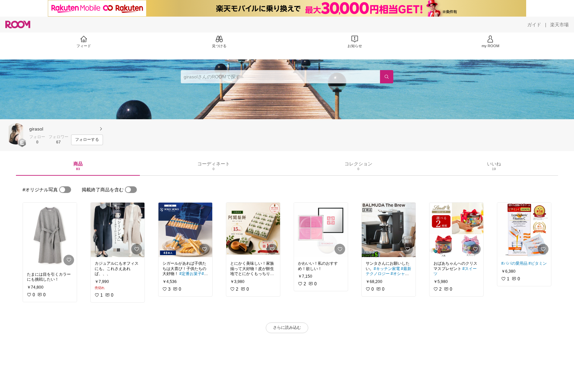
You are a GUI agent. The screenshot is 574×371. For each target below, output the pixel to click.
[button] (16, 133)
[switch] (65, 189)
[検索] (386, 76)
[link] (50, 235)
